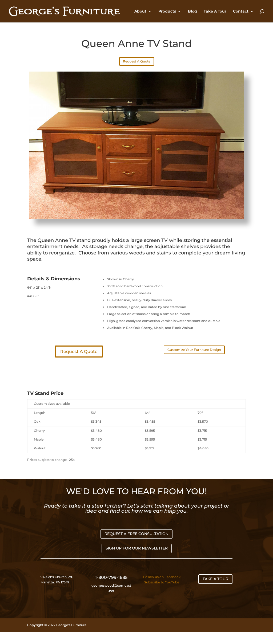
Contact (240, 11)
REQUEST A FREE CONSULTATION (136, 533)
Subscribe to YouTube (161, 582)
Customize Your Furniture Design (194, 350)
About (140, 11)
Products (167, 11)
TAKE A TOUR (215, 578)
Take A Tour (215, 11)
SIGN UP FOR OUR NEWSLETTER (137, 548)
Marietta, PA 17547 (55, 582)
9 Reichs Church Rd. (57, 577)
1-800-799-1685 (111, 577)
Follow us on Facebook (161, 577)
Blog (192, 11)
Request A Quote (136, 61)
